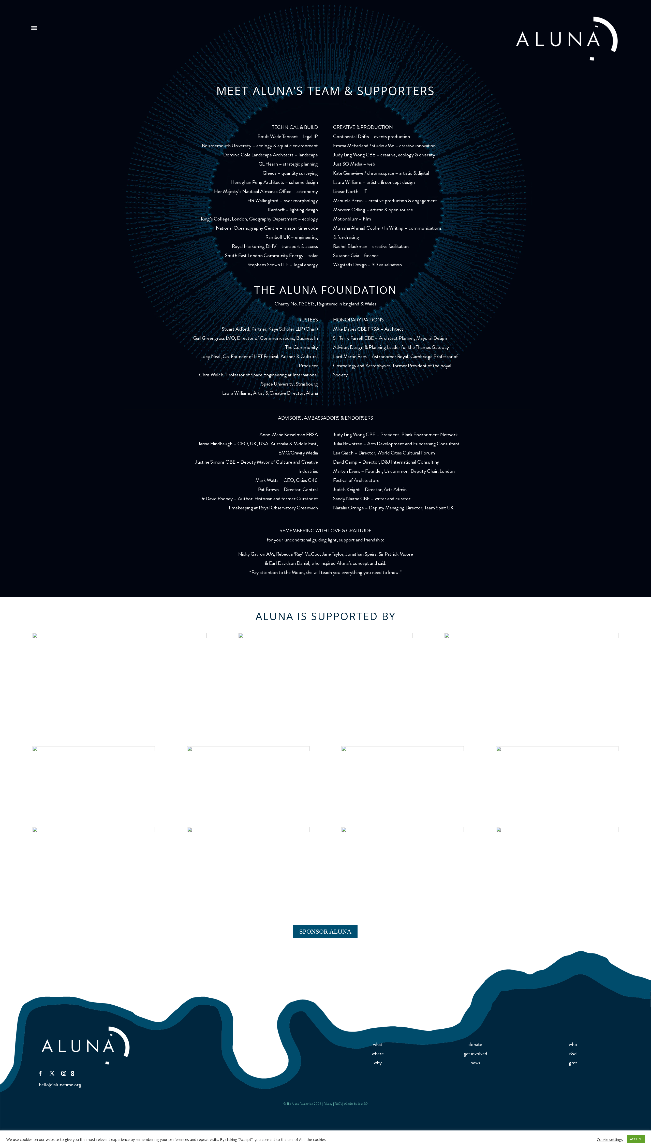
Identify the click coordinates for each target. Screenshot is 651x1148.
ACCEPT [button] (636, 1139)
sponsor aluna (325, 931)
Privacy (327, 1103)
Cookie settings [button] (610, 1139)
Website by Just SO (356, 1103)
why (378, 1062)
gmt (573, 1062)
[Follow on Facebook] (40, 1073)
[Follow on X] (52, 1073)
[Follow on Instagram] (63, 1073)
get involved (475, 1053)
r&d (573, 1053)
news (475, 1062)
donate (475, 1044)
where (378, 1053)
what (377, 1044)
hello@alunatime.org (60, 1084)
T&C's (338, 1103)
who (573, 1044)
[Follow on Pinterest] (73, 1073)
